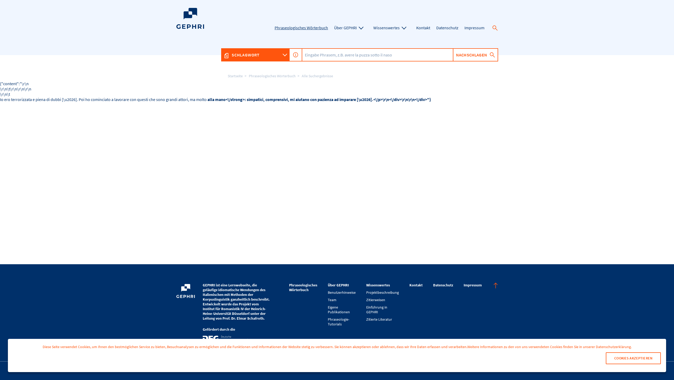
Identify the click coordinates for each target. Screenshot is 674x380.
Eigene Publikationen (339, 309)
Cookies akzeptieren (633, 358)
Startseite (235, 76)
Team (332, 299)
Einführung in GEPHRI (376, 309)
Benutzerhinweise (342, 292)
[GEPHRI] (190, 27)
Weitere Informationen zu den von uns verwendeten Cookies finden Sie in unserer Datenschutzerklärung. (549, 346)
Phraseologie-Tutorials (338, 321)
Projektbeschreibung (382, 292)
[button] (495, 28)
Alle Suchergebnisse (317, 76)
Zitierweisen (375, 299)
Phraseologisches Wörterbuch (272, 76)
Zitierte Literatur (379, 319)
